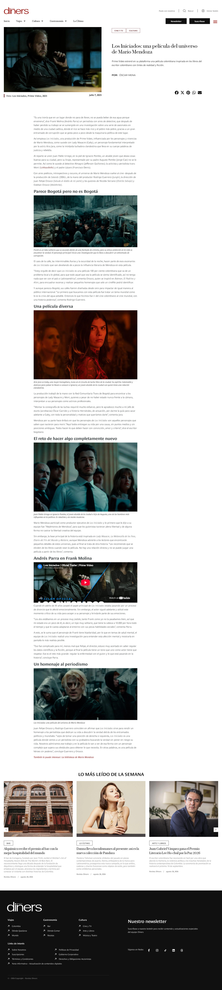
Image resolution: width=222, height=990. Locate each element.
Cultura (36, 21)
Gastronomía (56, 21)
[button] (176, 92)
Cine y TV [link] (118, 30)
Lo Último (78, 21)
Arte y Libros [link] (86, 843)
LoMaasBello (46, 167)
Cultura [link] (133, 30)
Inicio (7, 21)
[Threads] (182, 950)
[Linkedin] (173, 950)
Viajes (19, 21)
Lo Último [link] (12, 843)
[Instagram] (157, 950)
